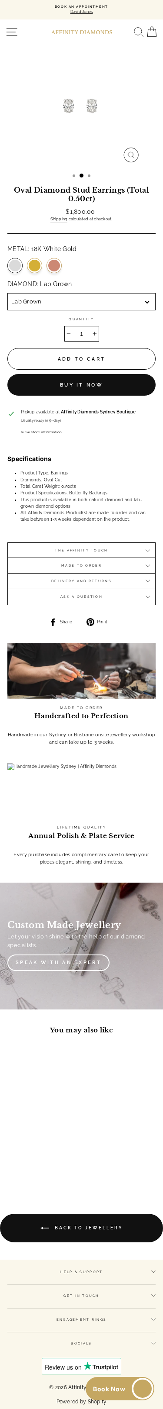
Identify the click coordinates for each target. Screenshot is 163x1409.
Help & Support (81, 1272)
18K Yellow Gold (34, 265)
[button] (120, 1388)
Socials (81, 1343)
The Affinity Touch (81, 550)
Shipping (58, 219)
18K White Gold (15, 265)
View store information (41, 432)
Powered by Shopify (82, 1402)
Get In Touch (81, 1296)
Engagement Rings (82, 1320)
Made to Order (81, 565)
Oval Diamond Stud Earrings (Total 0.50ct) (35, 1119)
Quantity (81, 319)
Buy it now (81, 385)
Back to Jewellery (88, 1227)
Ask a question (81, 597)
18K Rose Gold (54, 265)
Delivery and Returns (81, 581)
